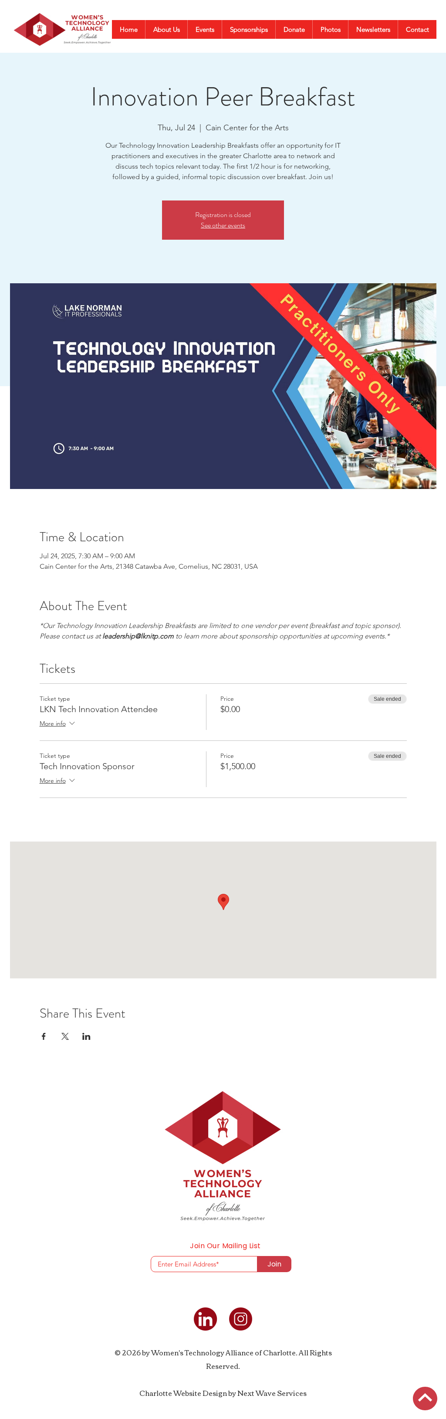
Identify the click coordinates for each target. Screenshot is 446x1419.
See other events (223, 225)
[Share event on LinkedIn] (86, 1036)
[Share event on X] (65, 1036)
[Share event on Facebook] (44, 1036)
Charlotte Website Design (183, 1392)
